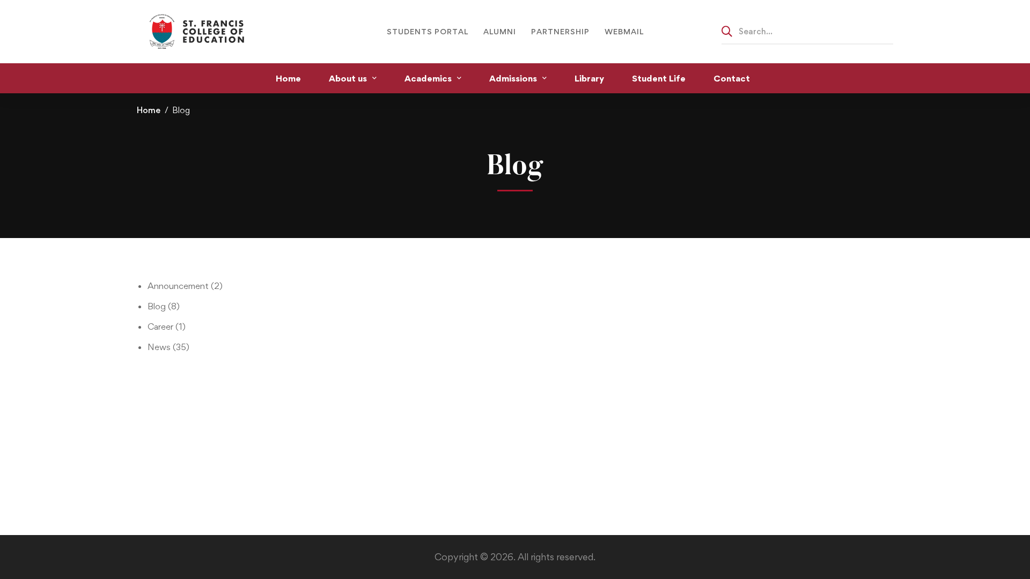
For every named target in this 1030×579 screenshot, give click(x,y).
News (168, 347)
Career (167, 326)
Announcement (185, 285)
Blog (164, 306)
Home (148, 110)
